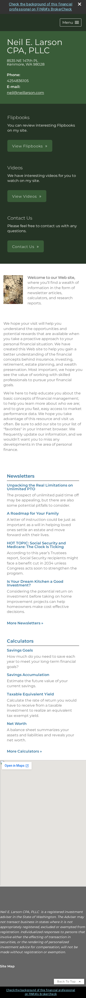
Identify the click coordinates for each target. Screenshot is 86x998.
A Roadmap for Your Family (33, 513)
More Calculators (24, 751)
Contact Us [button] (23, 247)
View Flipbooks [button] (27, 146)
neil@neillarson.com (25, 92)
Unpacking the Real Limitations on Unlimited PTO (40, 487)
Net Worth (17, 723)
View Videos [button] (24, 196)
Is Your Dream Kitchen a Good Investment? (35, 583)
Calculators (20, 641)
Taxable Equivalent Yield (30, 694)
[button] (70, 23)
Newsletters (20, 476)
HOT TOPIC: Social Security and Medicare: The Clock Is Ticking (36, 545)
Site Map (7, 966)
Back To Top (67, 981)
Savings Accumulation (28, 675)
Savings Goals (20, 650)
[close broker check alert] (79, 4)
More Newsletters (25, 623)
